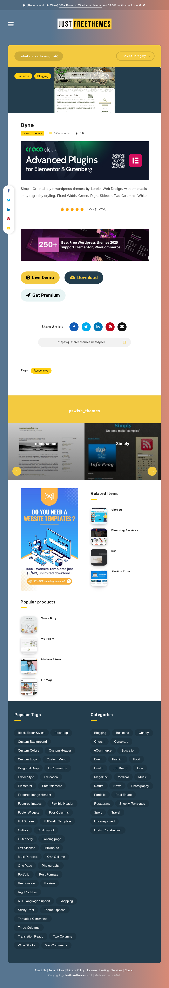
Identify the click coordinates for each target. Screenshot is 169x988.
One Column (56, 856)
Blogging (42, 76)
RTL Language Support (34, 901)
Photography (51, 865)
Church (99, 741)
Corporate (121, 741)
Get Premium (46, 295)
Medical (123, 777)
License (92, 970)
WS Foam (47, 638)
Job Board (120, 768)
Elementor (25, 786)
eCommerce (103, 750)
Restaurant (102, 803)
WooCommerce (56, 945)
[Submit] (57, 56)
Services (116, 970)
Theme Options (55, 910)
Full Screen (26, 821)
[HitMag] (29, 686)
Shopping (66, 901)
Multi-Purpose (28, 856)
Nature (99, 786)
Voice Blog (48, 618)
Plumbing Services (124, 530)
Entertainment (52, 786)
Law (140, 768)
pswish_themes (84, 410)
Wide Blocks (26, 945)
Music (142, 777)
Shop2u (116, 509)
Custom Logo (27, 759)
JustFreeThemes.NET (78, 975)
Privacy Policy (75, 970)
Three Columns (29, 927)
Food (136, 759)
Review (49, 883)
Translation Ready (30, 936)
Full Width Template (57, 821)
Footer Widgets (28, 812)
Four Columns (59, 812)
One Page (25, 865)
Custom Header (60, 750)
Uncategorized (104, 821)
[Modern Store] (29, 666)
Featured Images (30, 803)
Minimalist (52, 848)
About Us (40, 970)
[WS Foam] (29, 645)
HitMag (46, 680)
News (117, 786)
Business (23, 76)
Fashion (117, 759)
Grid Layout (46, 830)
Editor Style (26, 777)
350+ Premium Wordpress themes (80, 5)
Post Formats (48, 874)
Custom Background (32, 741)
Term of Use (56, 970)
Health (98, 768)
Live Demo (43, 277)
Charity (144, 732)
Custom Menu (56, 759)
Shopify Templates (132, 803)
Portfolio (23, 874)
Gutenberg (25, 839)
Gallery (23, 830)
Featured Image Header (34, 794)
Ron (114, 550)
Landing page (51, 839)
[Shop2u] (99, 516)
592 (81, 133)
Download (87, 277)
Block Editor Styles (31, 732)
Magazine (101, 777)
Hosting (104, 970)
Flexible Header (63, 803)
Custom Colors (28, 750)
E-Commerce (57, 768)
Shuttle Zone (120, 571)
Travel (115, 812)
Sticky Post (26, 910)
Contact (129, 970)
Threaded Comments (33, 918)
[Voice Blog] (29, 624)
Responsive (41, 370)
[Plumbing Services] (99, 536)
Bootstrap (61, 732)
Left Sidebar (26, 848)
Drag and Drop (28, 768)
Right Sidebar (27, 892)
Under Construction (107, 830)
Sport (98, 812)
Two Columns (62, 936)
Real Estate (123, 794)
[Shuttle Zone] (99, 578)
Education (51, 777)
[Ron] (99, 557)
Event (98, 759)
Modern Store (51, 659)
